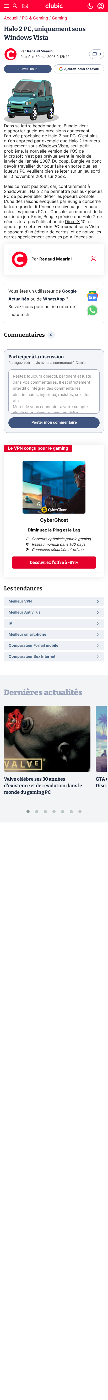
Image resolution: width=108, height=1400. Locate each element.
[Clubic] (54, 6)
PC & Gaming (35, 18)
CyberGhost (54, 520)
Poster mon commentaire (54, 422)
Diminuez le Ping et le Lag (54, 530)
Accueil (11, 18)
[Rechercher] (15, 6)
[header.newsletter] (25, 6)
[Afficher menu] (6, 6)
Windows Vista (53, 146)
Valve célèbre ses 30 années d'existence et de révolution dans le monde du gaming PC (43, 785)
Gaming (59, 18)
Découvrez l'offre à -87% (54, 562)
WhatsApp (54, 299)
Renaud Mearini (40, 51)
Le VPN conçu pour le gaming (38, 448)
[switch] (90, 6)
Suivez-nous (27, 69)
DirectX (72, 222)
